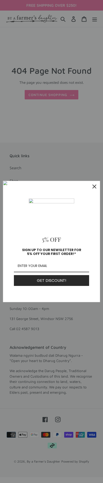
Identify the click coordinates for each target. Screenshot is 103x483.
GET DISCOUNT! (51, 280)
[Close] (94, 186)
